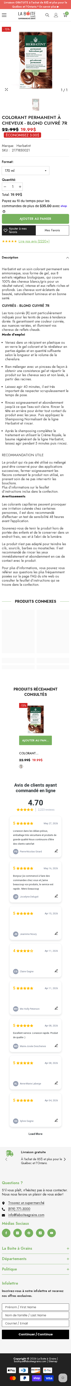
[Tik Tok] (40, 1233)
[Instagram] (17, 1233)
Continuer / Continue (36, 1334)
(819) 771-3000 (19, 1208)
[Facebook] (6, 1233)
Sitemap (52, 1361)
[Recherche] (47, 15)
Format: (8, 161)
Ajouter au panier (35, 219)
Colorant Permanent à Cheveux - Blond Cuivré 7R (32, 753)
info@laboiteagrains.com (26, 1214)
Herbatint (23, 145)
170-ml (21, 766)
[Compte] (56, 15)
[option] (35, 60)
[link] (18, 660)
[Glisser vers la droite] (64, 1159)
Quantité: (9, 180)
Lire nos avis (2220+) (34, 241)
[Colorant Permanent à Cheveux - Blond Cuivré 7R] (35, 719)
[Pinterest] (29, 1233)
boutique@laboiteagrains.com (30, 1361)
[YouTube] (51, 1233)
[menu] (4, 15)
